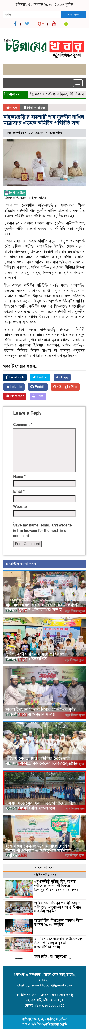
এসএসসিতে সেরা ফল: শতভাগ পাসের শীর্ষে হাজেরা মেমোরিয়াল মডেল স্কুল (40, 806)
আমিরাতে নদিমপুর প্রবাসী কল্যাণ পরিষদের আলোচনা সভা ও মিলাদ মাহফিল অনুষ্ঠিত (57, 907)
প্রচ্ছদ (13, 107)
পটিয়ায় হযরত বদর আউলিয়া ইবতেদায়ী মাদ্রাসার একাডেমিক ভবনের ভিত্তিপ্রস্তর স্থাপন (41, 761)
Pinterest (16, 396)
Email (19, 491)
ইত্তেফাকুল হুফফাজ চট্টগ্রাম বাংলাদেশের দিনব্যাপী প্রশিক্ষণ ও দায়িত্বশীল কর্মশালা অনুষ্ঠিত (38, 850)
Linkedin (15, 387)
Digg (64, 377)
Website (20, 506)
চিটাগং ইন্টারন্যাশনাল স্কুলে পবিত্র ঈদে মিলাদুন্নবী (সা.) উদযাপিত (36, 656)
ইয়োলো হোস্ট (58, 1024)
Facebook (16, 377)
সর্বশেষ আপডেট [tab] (44, 867)
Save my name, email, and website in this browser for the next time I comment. (42, 530)
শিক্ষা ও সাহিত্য (36, 107)
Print (39, 396)
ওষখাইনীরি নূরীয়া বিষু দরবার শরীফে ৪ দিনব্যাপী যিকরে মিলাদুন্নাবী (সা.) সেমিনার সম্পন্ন (56, 885)
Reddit (39, 387)
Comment (22, 424)
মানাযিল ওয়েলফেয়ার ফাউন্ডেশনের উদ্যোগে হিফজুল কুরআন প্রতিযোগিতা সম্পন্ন (41, 607)
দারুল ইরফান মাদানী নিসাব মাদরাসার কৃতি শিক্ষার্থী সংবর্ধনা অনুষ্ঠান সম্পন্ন (40, 712)
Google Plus (67, 387)
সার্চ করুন (73, 14)
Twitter (42, 377)
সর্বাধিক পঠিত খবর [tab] (44, 875)
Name (19, 476)
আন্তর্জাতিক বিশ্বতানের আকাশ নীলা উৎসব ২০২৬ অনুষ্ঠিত (58, 922)
